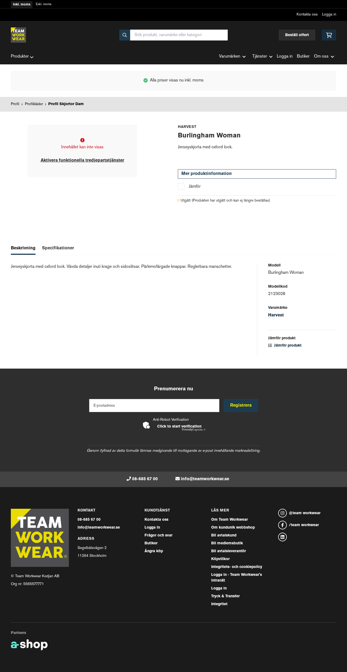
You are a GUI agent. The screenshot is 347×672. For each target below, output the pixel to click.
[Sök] (124, 35)
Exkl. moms (44, 4)
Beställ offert (297, 35)
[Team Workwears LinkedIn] (307, 537)
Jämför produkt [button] (287, 345)
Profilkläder (34, 104)
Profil (15, 104)
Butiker (303, 57)
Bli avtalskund (223, 535)
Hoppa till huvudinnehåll (171, 7)
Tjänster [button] (259, 57)
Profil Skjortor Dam (66, 104)
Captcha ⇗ (193, 430)
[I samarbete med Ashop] (29, 644)
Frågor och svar (158, 535)
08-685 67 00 (145, 479)
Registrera (241, 405)
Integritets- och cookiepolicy (236, 567)
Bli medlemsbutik (227, 543)
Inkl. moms (21, 4)
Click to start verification (179, 426)
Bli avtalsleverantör (228, 551)
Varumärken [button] (229, 57)
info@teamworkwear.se (205, 479)
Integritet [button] (219, 604)
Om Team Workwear (229, 520)
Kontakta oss (307, 14)
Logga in (329, 14)
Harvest (276, 315)
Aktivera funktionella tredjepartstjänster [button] (82, 160)
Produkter (20, 57)
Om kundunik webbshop (233, 527)
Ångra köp (153, 551)
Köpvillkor (220, 559)
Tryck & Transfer (225, 596)
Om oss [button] (321, 57)
